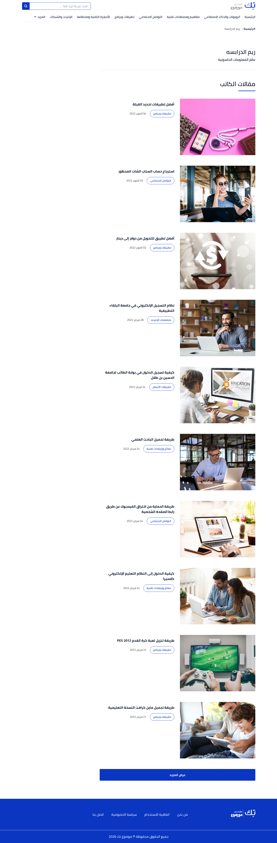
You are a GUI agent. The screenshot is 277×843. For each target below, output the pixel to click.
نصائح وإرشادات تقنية (159, 448)
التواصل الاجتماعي (150, 17)
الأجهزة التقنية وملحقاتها (93, 17)
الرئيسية (250, 17)
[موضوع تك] (243, 6)
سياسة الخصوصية (124, 814)
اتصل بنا (98, 814)
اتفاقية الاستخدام (157, 814)
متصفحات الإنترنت (161, 319)
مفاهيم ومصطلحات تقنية (183, 17)
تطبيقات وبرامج (124, 17)
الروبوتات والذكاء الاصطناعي (222, 17)
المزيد (41, 17)
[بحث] (26, 6)
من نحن (182, 814)
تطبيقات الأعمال (161, 386)
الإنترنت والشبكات (61, 17)
